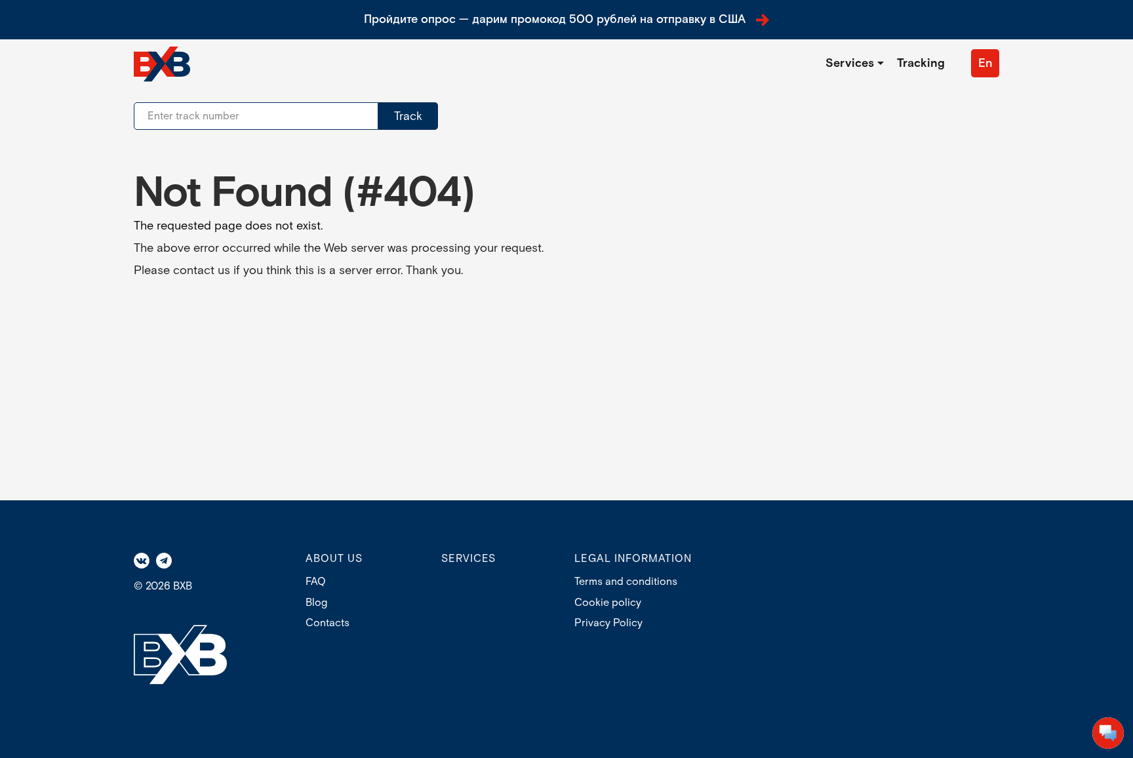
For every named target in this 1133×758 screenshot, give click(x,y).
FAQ (316, 582)
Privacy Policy (608, 623)
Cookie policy (607, 603)
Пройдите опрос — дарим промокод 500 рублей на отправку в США (554, 19)
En (985, 63)
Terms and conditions (625, 582)
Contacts (327, 623)
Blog (316, 603)
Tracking (921, 63)
